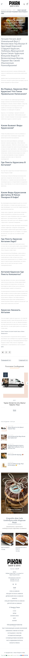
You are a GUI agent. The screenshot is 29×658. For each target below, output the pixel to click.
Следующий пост (23, 360)
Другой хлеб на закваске (14, 603)
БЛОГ (14, 10)
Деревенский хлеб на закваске (14, 596)
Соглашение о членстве (14, 633)
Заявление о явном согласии (14, 630)
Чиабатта (14, 598)
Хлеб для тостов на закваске (14, 593)
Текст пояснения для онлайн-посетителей (14, 628)
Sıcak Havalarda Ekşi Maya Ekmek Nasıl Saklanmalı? (16, 437)
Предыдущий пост (6, 360)
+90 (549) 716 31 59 (14, 579)
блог (14, 618)
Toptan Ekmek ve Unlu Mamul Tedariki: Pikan (14, 404)
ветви (14, 613)
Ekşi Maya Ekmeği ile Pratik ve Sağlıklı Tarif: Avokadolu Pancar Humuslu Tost (16, 447)
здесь (2, 346)
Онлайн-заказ (14, 615)
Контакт (14, 620)
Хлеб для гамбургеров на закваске (14, 601)
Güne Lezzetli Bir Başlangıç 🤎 (15, 454)
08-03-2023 (15, 30)
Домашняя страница (6, 10)
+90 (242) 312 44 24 (14, 581)
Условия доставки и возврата (14, 638)
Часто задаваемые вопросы (14, 640)
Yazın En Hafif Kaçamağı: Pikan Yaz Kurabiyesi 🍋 (16, 464)
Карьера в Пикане (15, 643)
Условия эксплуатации (14, 635)
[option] (14, 389)
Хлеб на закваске (5, 547)
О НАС (14, 611)
